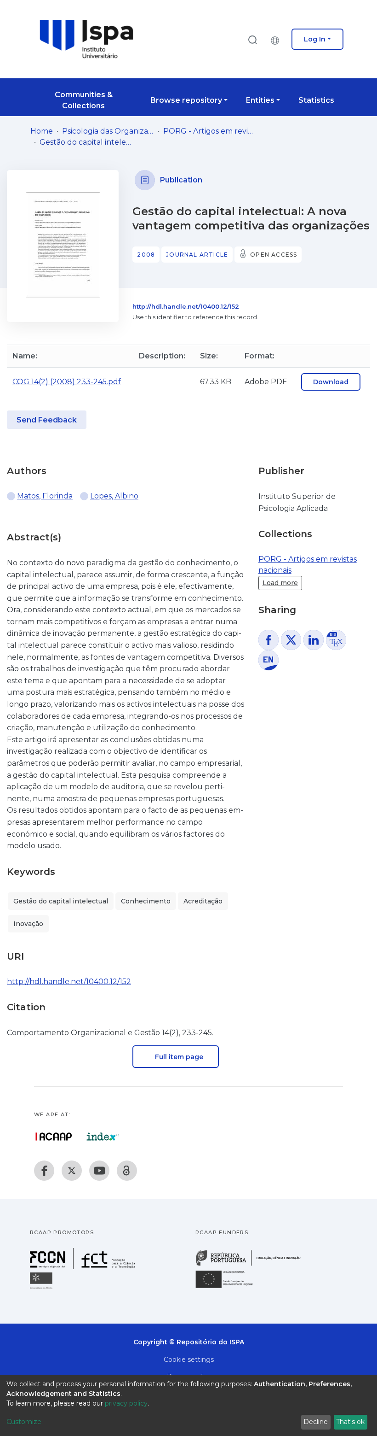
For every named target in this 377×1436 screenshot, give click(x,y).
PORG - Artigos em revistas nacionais (209, 131)
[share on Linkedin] (313, 640)
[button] (277, 39)
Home (41, 131)
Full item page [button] (178, 1057)
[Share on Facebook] (268, 640)
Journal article (197, 254)
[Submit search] (252, 39)
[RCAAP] (127, 1171)
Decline (315, 1422)
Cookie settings (189, 1359)
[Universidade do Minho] (42, 1288)
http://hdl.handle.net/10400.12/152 (185, 306)
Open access (273, 254)
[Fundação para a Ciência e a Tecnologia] (83, 1266)
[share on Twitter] (291, 640)
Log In (315, 39)
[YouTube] (99, 1171)
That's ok (350, 1422)
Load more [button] (280, 583)
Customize (23, 1422)
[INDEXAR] (103, 1136)
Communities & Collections (84, 100)
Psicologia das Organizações (108, 131)
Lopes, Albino (114, 496)
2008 (146, 254)
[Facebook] (44, 1171)
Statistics (316, 100)
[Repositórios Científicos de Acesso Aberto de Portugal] (54, 1136)
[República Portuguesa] (252, 1264)
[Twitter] (72, 1171)
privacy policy (126, 1403)
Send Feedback (47, 420)
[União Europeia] (229, 1287)
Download (330, 382)
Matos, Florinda (45, 496)
